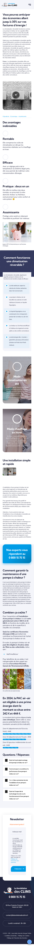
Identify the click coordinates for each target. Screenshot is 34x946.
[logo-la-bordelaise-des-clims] (9, 4)
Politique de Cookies (23, 935)
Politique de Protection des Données (15, 860)
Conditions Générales (11, 935)
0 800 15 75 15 (17, 897)
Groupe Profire (27, 933)
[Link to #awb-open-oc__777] (29, 4)
